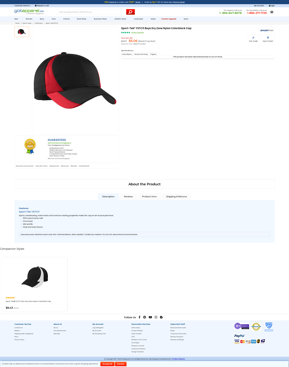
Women (29, 19)
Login (272, 6)
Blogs (172, 331)
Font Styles (135, 343)
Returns (17, 331)
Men (16, 19)
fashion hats (65, 166)
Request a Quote (138, 346)
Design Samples (138, 352)
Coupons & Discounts (178, 334)
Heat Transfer (137, 334)
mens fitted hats (84, 166)
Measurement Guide (178, 328)
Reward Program (176, 337)
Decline (120, 364)
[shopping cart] (272, 12)
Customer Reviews (138, 349)
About (56, 328)
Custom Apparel (169, 19)
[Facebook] (139, 318)
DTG (133, 337)
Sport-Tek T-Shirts (41, 166)
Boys (42, 19)
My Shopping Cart (99, 334)
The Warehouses (60, 331)
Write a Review (137, 32)
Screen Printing (137, 331)
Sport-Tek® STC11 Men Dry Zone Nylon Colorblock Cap (28, 301)
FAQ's (16, 337)
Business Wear (100, 19)
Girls (54, 19)
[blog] (161, 318)
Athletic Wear (120, 19)
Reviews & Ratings (177, 340)
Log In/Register (98, 328)
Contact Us (18, 328)
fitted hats (73, 166)
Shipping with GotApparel (23, 334)
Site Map (57, 334)
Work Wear (82, 19)
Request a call (43, 6)
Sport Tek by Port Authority (25, 166)
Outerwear (139, 19)
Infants (66, 19)
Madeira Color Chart (139, 340)
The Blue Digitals (178, 359)
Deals (153, 19)
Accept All (107, 364)
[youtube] (150, 318)
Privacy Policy (19, 340)
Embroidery (136, 328)
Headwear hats (54, 166)
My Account (259, 6)
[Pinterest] (144, 318)
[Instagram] (156, 318)
